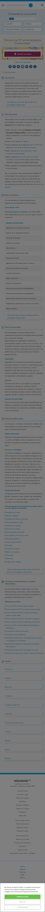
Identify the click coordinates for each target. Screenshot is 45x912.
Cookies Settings (22, 907)
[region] (22, 897)
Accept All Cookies (22, 897)
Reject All (22, 902)
